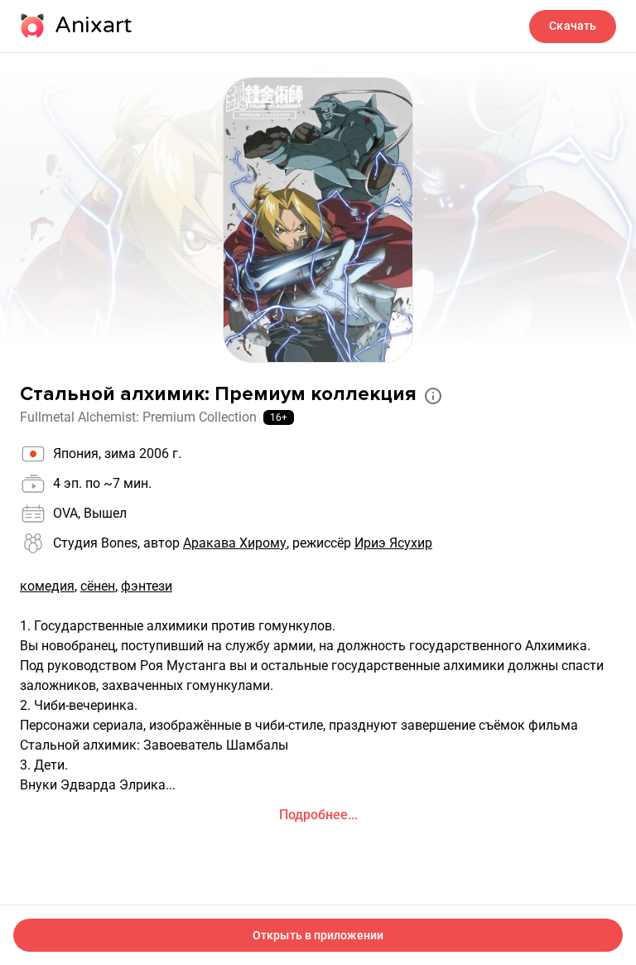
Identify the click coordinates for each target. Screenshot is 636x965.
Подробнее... (318, 815)
